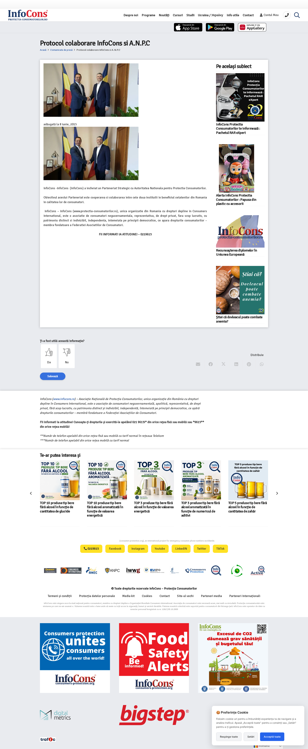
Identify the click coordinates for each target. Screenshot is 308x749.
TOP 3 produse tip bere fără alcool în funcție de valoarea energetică (106, 507)
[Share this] (210, 364)
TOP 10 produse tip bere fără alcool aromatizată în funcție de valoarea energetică (58, 509)
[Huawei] (252, 27)
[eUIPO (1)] (195, 570)
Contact (165, 596)
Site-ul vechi (185, 596)
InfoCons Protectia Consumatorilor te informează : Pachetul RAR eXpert (238, 128)
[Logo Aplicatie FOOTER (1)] (216, 570)
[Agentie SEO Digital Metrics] (75, 715)
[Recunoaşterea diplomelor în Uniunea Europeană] (240, 231)
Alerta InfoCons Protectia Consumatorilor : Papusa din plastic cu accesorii (236, 199)
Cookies (147, 596)
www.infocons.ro (64, 399)
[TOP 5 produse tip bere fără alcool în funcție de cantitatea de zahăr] (201, 480)
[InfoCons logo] (28, 15)
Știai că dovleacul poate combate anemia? (239, 319)
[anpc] (112, 570)
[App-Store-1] (220, 27)
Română (264, 745)
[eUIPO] (154, 570)
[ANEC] (91, 570)
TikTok (220, 549)
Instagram (138, 549)
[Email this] (198, 364)
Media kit (128, 596)
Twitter (201, 549)
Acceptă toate (272, 736)
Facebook (115, 549)
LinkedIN (181, 549)
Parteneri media (211, 596)
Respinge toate (229, 736)
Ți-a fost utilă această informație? (62, 341)
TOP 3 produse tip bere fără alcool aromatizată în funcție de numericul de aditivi (153, 509)
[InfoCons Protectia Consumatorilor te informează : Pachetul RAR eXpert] (240, 97)
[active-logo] (257, 570)
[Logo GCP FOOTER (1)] (237, 570)
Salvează (52, 376)
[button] (297, 15)
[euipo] (133, 570)
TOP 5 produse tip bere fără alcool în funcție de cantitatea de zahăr (200, 507)
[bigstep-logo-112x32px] (154, 715)
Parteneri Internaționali (244, 596)
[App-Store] (188, 27)
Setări (250, 736)
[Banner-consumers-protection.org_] (75, 658)
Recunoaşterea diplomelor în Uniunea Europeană (236, 252)
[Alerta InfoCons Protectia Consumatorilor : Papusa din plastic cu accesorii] (240, 168)
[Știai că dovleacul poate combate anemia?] (240, 290)
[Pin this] (249, 364)
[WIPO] (174, 570)
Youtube (160, 549)
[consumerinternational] (71, 570)
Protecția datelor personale (97, 596)
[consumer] (50, 570)
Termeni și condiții (60, 596)
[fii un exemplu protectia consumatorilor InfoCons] (233, 658)
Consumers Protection (106, 541)
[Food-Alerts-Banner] (154, 658)
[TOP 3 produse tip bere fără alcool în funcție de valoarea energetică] (107, 480)
